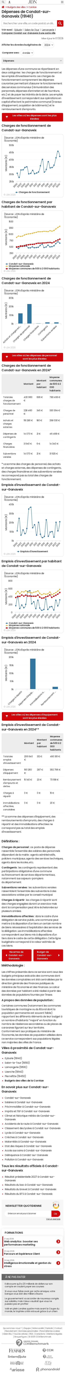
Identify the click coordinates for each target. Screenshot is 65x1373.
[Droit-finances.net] (47, 1357)
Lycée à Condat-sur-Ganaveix (22, 1132)
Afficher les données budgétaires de (21, 45)
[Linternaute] (17, 1356)
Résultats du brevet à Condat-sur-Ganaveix (30, 1189)
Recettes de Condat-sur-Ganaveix (16, 955)
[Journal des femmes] (17, 1351)
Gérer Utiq (7, 1334)
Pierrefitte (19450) (15, 1076)
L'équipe (26, 1328)
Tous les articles (20, 1334)
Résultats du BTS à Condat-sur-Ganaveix (29, 1194)
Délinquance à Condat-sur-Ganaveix (26, 1155)
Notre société (38, 1328)
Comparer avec (10, 53)
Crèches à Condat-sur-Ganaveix (24, 1137)
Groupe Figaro (20, 1337)
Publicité (49, 1328)
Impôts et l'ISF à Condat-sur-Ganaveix (27, 1111)
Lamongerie (48, 30)
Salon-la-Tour (32, 30)
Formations (14, 1232)
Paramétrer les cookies (50, 1331)
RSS (31, 1334)
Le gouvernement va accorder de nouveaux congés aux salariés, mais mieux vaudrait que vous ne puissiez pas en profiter (32, 1301)
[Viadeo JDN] (47, 1363)
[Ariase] (17, 1369)
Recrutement (11, 1331)
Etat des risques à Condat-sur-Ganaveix (28, 1146)
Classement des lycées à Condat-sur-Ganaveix (32, 1128)
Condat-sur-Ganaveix (18, 1098)
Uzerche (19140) (14, 1071)
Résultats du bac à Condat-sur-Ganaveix (29, 1185)
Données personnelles (28, 1331)
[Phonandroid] (47, 1369)
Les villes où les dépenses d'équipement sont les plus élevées (35, 716)
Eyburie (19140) (13, 1058)
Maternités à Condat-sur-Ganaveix (25, 1141)
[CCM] (47, 1350)
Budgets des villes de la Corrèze (24, 1080)
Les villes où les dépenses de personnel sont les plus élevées (34, 357)
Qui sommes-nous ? (12, 1328)
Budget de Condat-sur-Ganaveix (44, 955)
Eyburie (18, 30)
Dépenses (8, 61)
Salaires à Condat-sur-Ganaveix (23, 1102)
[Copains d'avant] (17, 1363)
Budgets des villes (16, 7)
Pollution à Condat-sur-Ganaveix (24, 1159)
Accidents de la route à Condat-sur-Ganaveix (31, 1123)
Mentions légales (54, 1334)
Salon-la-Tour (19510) (17, 1062)
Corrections (40, 1334)
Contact (58, 1328)
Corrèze (32, 7)
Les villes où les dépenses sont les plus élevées (34, 117)
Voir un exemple (53, 1219)
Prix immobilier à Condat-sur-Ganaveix (27, 1106)
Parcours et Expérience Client (22, 1252)
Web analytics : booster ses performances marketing (21, 1242)
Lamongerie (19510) (16, 1067)
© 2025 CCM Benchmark (40, 1337)
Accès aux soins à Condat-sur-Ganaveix (28, 1150)
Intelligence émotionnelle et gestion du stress (27, 1263)
